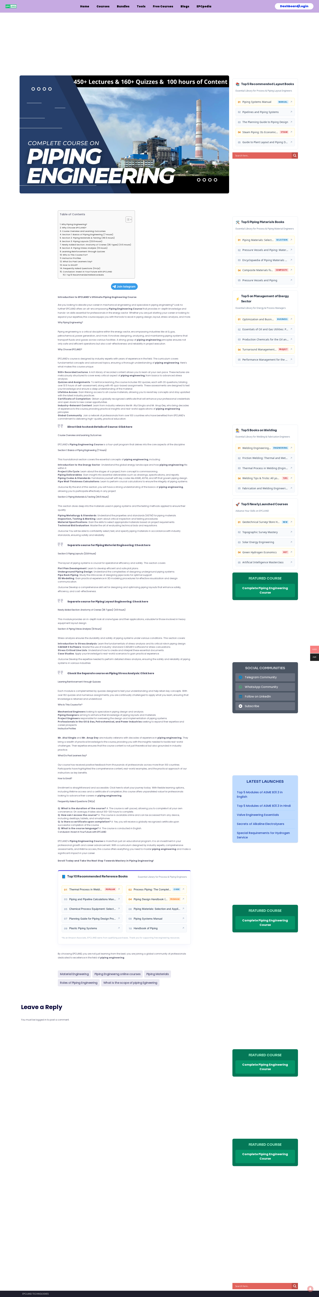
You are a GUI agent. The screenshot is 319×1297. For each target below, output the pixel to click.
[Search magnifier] (295, 155)
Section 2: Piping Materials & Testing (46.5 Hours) (88, 238)
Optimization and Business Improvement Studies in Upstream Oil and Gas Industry (258, 319)
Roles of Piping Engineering (78, 983)
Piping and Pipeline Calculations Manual (92, 899)
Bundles (123, 6)
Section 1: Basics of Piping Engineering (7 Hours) (87, 234)
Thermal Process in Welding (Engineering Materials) (86, 889)
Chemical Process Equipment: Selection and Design (92, 908)
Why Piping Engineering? (74, 224)
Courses (103, 6)
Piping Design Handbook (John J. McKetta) (151, 899)
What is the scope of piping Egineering (130, 983)
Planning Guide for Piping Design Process (92, 918)
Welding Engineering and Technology (256, 448)
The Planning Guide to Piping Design (265, 122)
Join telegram (126, 286)
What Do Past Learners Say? (77, 261)
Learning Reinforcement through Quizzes (83, 251)
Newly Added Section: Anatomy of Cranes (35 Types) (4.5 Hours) (96, 244)
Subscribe (252, 706)
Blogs (185, 6)
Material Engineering (74, 974)
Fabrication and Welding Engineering (265, 488)
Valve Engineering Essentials (258, 815)
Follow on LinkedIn (258, 696)
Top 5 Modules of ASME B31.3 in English (260, 794)
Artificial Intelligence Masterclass (263, 562)
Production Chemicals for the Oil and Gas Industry (265, 339)
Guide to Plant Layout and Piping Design (265, 142)
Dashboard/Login (294, 6)
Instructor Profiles (71, 258)
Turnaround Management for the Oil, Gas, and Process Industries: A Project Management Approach (259, 349)
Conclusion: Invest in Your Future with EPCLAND (87, 271)
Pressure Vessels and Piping (259, 280)
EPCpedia (204, 6)
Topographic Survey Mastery (260, 532)
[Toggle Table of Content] (127, 219)
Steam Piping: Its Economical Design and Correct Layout (260, 132)
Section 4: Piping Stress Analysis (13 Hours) (84, 248)
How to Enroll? (70, 265)
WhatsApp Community (261, 687)
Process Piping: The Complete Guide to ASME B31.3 (152, 889)
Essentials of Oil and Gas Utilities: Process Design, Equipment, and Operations (265, 329)
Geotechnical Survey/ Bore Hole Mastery (261, 522)
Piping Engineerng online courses (117, 974)
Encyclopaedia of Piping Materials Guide (265, 260)
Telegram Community (261, 677)
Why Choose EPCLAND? (74, 227)
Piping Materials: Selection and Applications (157, 908)
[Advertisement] (124, 40)
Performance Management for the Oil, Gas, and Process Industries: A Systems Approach (265, 359)
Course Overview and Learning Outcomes (84, 231)
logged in (41, 1019)
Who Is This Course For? (75, 255)
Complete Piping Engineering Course (265, 590)
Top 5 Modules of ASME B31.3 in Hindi (264, 806)
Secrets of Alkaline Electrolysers (260, 824)
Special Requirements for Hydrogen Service (263, 835)
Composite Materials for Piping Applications (257, 270)
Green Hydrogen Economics (259, 552)
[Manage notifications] (310, 1289)
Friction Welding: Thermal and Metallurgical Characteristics (265, 458)
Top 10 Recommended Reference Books (85, 275)
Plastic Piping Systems (83, 928)
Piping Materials (157, 974)
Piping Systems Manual (148, 918)
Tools (141, 6)
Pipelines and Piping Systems (260, 112)
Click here (115, 787)
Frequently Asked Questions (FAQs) (81, 268)
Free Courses (163, 6)
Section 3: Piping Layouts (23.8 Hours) (82, 241)
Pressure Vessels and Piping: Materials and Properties (265, 250)
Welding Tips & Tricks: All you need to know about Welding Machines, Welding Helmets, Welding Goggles (261, 478)
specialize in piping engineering (154, 304)
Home (84, 6)
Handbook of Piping (146, 928)
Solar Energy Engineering (258, 542)
